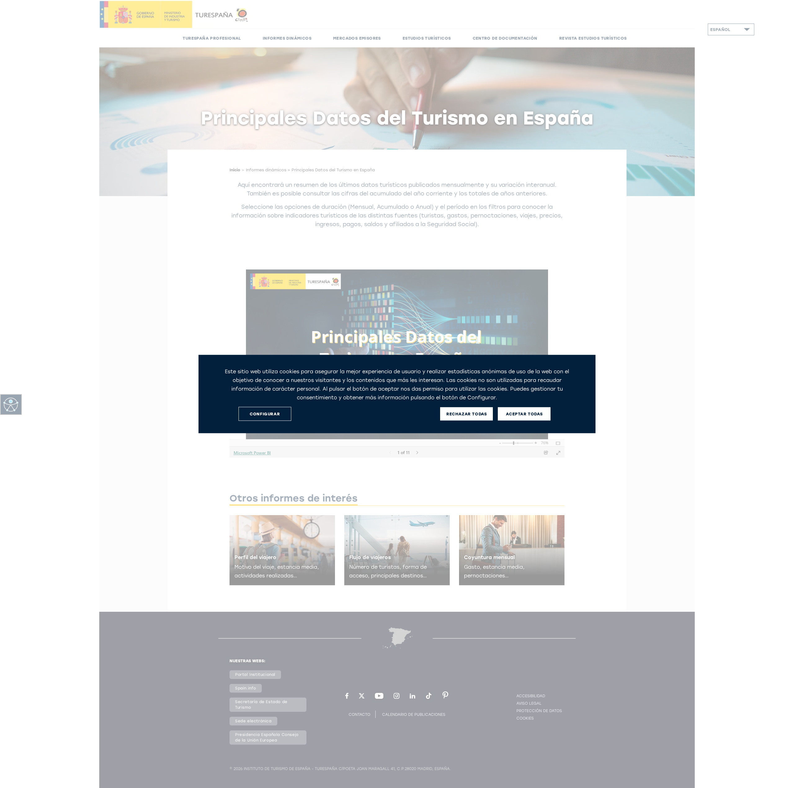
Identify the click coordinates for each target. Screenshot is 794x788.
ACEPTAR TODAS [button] (524, 413)
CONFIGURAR (265, 413)
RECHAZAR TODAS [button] (466, 413)
